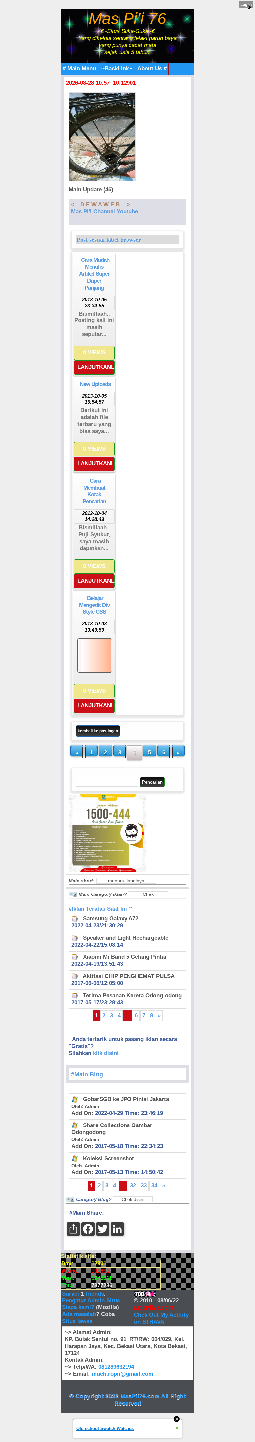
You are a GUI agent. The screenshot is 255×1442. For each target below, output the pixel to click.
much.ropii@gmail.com (122, 1374)
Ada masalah (79, 1314)
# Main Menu (79, 68)
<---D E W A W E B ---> (100, 205)
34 (154, 1185)
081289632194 (116, 1367)
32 (133, 1185)
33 (144, 1185)
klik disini (106, 1053)
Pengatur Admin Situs (91, 1301)
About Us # (152, 68)
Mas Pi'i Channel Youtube (104, 211)
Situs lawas (77, 1321)
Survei (71, 1294)
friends (94, 1294)
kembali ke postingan (98, 731)
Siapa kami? (78, 1307)
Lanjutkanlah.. (96, 367)
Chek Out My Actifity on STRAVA (161, 1318)
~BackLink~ (116, 68)
